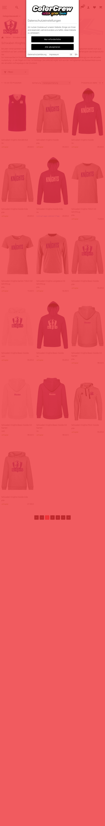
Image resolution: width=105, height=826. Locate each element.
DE (71, 54)
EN (76, 54)
